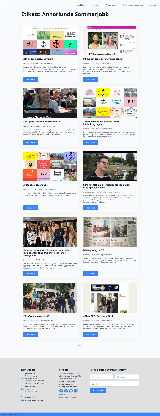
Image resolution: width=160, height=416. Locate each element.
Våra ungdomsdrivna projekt (132, 5)
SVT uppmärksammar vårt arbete (41, 121)
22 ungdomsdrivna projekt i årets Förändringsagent (101, 123)
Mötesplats (152, 5)
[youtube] (71, 391)
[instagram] (66, 391)
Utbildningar (82, 5)
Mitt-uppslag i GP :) (93, 250)
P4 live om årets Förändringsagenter (103, 59)
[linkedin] (76, 391)
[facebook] (61, 391)
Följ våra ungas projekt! (36, 316)
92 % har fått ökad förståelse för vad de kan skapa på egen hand (106, 186)
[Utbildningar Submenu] (89, 5)
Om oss (95, 5)
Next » (80, 345)
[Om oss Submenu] (100, 5)
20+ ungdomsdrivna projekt (38, 59)
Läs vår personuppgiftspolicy (68, 396)
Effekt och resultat (111, 5)
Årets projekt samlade (35, 185)
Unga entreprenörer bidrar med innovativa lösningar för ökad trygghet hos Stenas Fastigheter (46, 253)
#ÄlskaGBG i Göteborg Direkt (98, 316)
